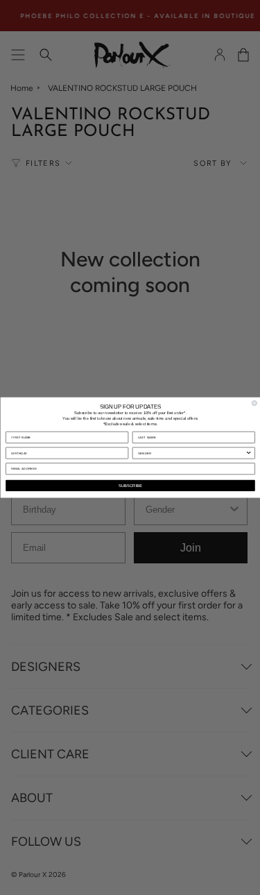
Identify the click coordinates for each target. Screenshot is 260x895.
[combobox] (191, 453)
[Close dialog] (254, 403)
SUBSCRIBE (130, 485)
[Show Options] (248, 453)
